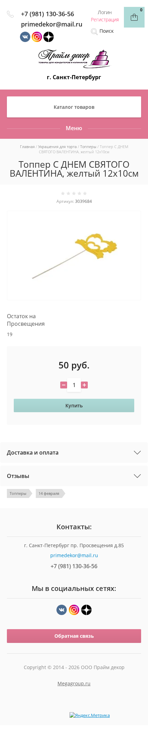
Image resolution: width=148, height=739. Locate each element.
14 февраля (49, 493)
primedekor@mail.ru (51, 24)
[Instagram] (74, 610)
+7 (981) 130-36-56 (47, 14)
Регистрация (105, 19)
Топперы (18, 493)
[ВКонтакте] (61, 610)
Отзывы (18, 476)
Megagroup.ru (74, 683)
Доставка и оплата (33, 452)
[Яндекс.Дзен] (86, 610)
